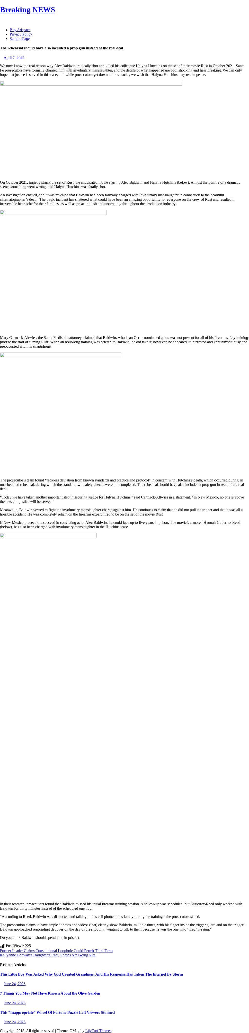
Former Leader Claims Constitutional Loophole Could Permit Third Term (56, 951)
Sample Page (20, 38)
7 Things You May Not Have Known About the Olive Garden (50, 993)
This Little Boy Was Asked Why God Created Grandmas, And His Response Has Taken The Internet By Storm (91, 974)
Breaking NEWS (27, 9)
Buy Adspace (20, 30)
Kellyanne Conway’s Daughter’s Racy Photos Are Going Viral (48, 955)
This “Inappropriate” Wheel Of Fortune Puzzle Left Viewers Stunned (57, 1012)
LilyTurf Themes (98, 1031)
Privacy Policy (21, 34)
